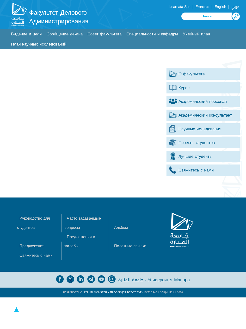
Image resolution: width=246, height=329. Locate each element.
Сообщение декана (65, 34)
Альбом (121, 227)
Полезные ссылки (130, 246)
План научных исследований (39, 44)
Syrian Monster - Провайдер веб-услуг (112, 292)
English (220, 6)
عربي (235, 6)
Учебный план (196, 34)
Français (202, 6)
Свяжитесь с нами (36, 255)
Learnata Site (179, 6)
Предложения (31, 246)
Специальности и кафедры (152, 34)
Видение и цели (26, 34)
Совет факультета (104, 34)
